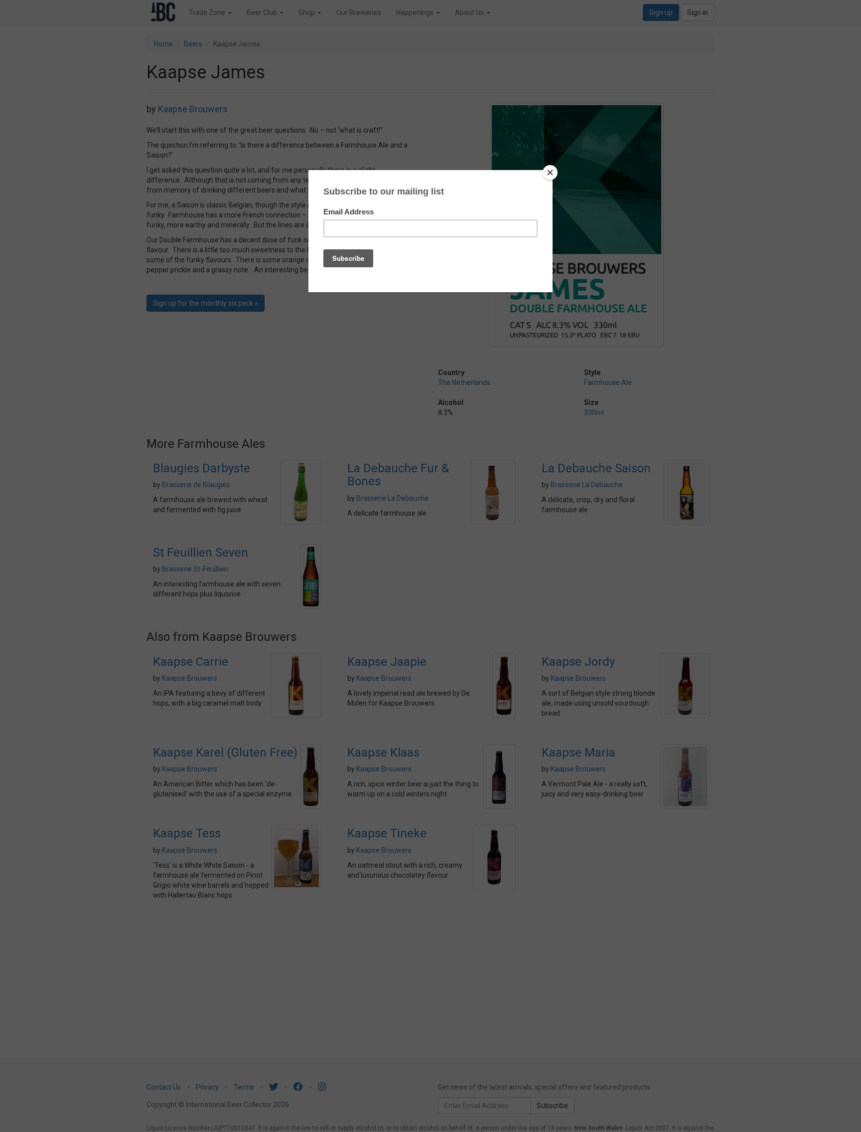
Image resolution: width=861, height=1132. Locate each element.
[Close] (550, 172)
